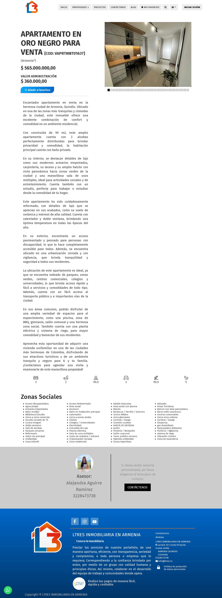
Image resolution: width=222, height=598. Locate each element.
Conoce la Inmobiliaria (90, 541)
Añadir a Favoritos (38, 90)
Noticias (160, 537)
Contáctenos (162, 533)
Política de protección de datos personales (175, 568)
